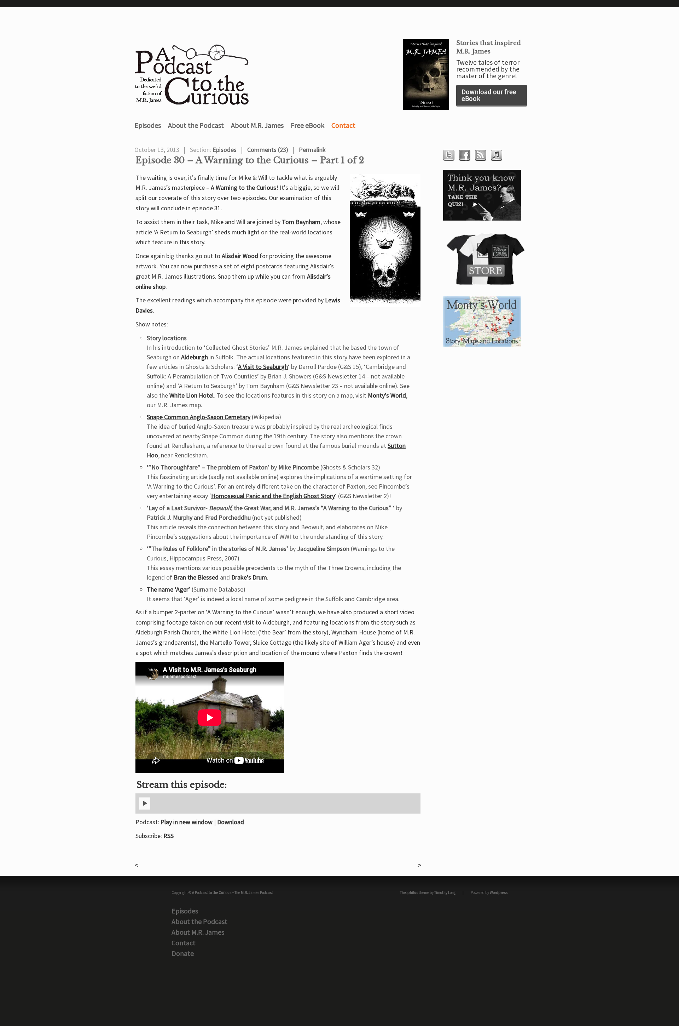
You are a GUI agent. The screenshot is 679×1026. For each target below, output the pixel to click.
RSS (168, 836)
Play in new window (187, 822)
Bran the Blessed (196, 577)
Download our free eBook (489, 95)
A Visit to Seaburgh (263, 367)
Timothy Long (444, 892)
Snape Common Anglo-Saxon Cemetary (198, 417)
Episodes (147, 125)
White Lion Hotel (191, 395)
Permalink (312, 150)
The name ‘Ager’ (169, 589)
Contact (343, 125)
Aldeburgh (194, 357)
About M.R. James (257, 125)
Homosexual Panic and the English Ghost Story (273, 496)
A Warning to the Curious (243, 187)
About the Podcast (196, 125)
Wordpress (498, 892)
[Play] (144, 808)
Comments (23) (267, 150)
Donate (183, 953)
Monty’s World (387, 395)
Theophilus (409, 892)
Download (230, 822)
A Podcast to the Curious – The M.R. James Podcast (232, 892)
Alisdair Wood (240, 256)
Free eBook (307, 125)
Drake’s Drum (249, 577)
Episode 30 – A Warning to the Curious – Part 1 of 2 (249, 160)
